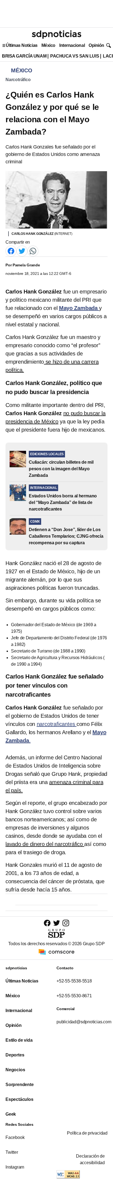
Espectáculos (19, 1099)
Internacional (72, 45)
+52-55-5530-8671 (74, 995)
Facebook (14, 1137)
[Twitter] (21, 250)
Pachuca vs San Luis (74, 56)
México (48, 45)
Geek (10, 1114)
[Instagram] (66, 922)
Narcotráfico (18, 79)
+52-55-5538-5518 (74, 981)
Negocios (15, 1069)
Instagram (14, 1167)
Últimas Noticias (22, 45)
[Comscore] (56, 951)
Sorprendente (19, 1084)
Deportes (14, 1055)
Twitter (11, 1152)
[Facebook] (10, 250)
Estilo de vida (18, 1040)
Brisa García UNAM (24, 56)
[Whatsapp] (32, 250)
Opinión (96, 45)
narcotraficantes (57, 724)
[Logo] (56, 34)
